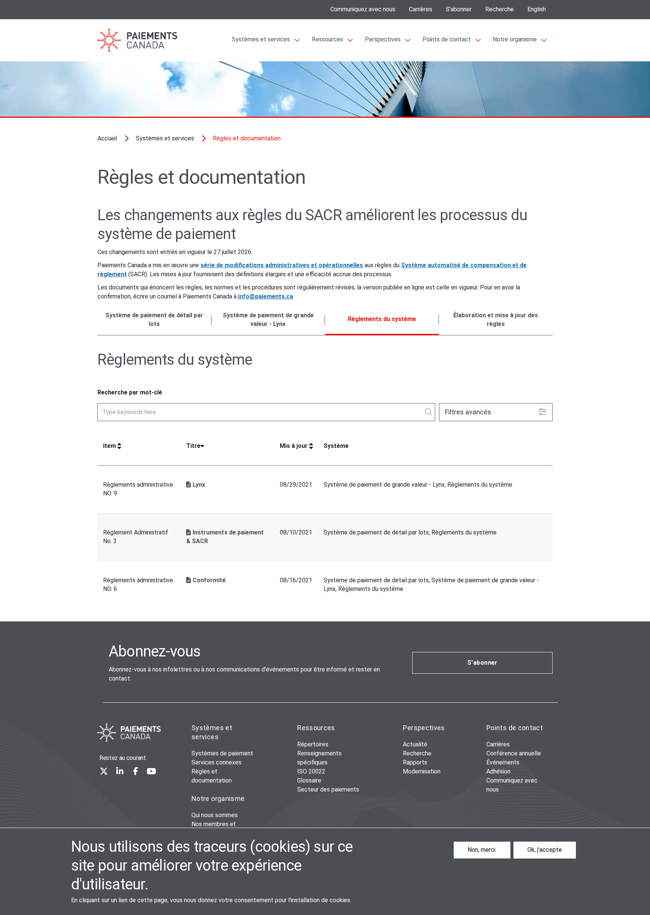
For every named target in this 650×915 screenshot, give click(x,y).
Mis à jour (294, 445)
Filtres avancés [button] (468, 412)
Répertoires (312, 744)
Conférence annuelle (513, 753)
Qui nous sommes (214, 815)
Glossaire (309, 780)
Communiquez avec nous (362, 9)
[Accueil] (129, 732)
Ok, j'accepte (544, 849)
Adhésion (498, 771)
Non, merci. (482, 849)
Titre (193, 445)
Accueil (107, 138)
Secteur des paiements (328, 789)
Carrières (420, 9)
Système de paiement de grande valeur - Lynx (268, 319)
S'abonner (459, 9)
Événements (502, 762)
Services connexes (216, 762)
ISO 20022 (311, 771)
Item (109, 445)
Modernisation (421, 771)
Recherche (499, 9)
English (536, 9)
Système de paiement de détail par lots (154, 319)
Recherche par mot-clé (129, 392)
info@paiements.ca (265, 296)
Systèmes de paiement (222, 753)
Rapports (415, 762)
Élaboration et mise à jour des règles (495, 319)
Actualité (415, 744)
